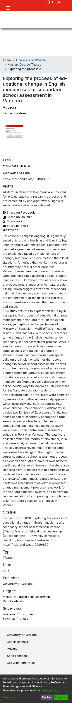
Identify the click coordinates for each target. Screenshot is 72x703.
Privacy (12, 649)
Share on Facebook (20, 212)
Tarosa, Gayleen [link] (14, 113)
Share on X (14, 221)
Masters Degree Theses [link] (24, 64)
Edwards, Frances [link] (15, 618)
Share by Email (17, 226)
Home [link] (7, 60)
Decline (47, 697)
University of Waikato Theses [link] (34, 60)
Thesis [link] (7, 557)
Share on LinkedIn (19, 217)
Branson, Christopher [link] (18, 614)
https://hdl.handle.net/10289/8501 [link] (26, 179)
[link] (16, 166)
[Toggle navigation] (8, 7)
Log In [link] (56, 2)
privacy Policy (50, 690)
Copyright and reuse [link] (21, 663)
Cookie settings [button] (17, 642)
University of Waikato (22, 635)
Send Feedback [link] (17, 656)
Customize (9, 697)
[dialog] (36, 689)
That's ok (61, 697)
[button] (48, 2)
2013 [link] (6, 571)
